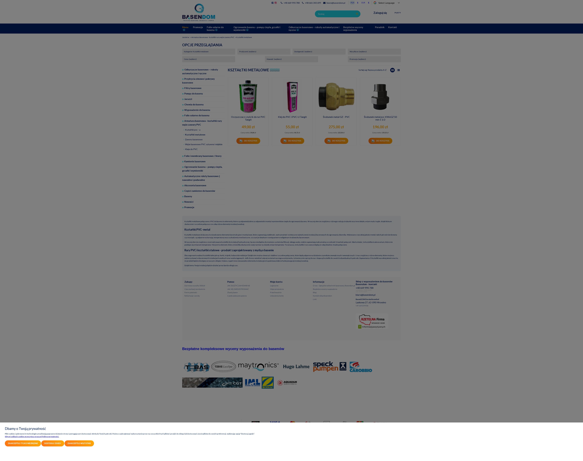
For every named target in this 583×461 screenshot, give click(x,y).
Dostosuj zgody (52, 443)
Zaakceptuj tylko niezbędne (23, 443)
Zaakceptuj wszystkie (79, 443)
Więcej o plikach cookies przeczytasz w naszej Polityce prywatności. (32, 436)
